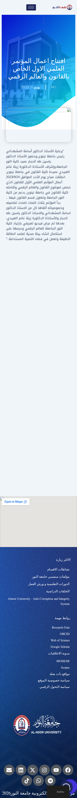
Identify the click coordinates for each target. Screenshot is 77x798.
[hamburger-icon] (31, 7)
